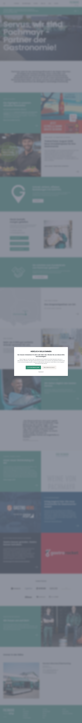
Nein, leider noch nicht (49, 367)
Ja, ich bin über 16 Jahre (33, 367)
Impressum (41, 372)
